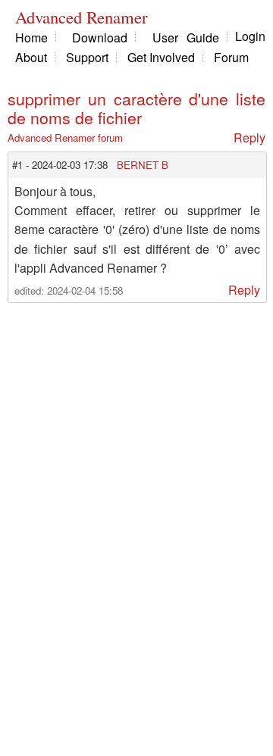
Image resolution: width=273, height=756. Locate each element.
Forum (231, 57)
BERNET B (142, 165)
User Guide (185, 37)
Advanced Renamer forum (65, 137)
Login (250, 36)
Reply (249, 137)
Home (31, 37)
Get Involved (161, 57)
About (31, 57)
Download (99, 37)
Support (87, 57)
